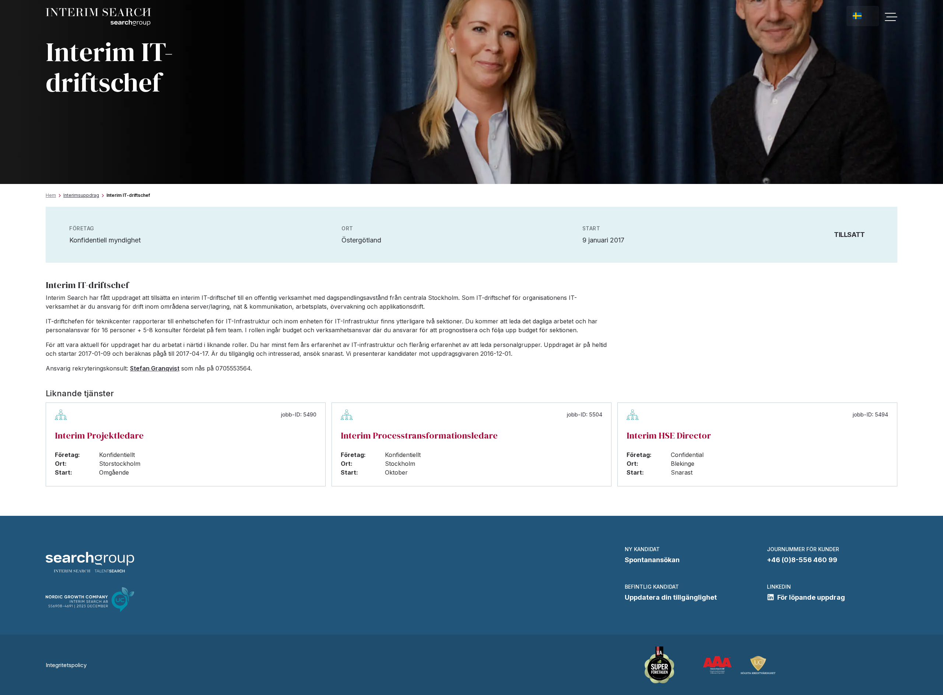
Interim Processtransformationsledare (419, 435)
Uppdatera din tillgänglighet (671, 597)
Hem (51, 195)
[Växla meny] (891, 17)
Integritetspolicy (66, 665)
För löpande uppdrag (811, 597)
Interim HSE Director (669, 435)
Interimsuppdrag (81, 195)
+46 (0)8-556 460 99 (802, 560)
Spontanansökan (652, 560)
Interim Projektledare (99, 435)
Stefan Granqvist (154, 368)
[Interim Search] (98, 17)
